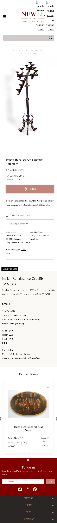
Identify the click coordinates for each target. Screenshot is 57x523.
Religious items (29, 54)
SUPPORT (28, 498)
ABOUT (28, 505)
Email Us (34, 239)
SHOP (28, 512)
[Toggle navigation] (4, 16)
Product (24, 50)
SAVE (48, 387)
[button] (30, 215)
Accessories (37, 50)
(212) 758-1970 (40, 235)
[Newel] (28, 460)
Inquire (32, 189)
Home (15, 50)
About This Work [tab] (10, 269)
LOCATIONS (28, 519)
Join (50, 481)
